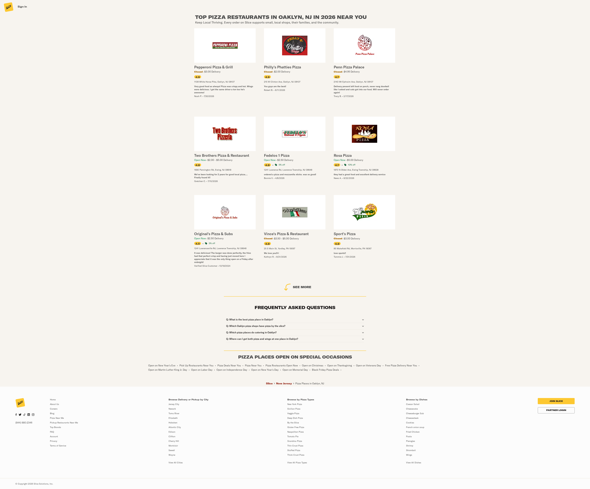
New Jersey (284, 383)
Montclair (173, 445)
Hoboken (173, 422)
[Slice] (8, 7)
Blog (52, 413)
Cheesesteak (412, 418)
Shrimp (409, 445)
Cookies (410, 422)
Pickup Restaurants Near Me (64, 422)
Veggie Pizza (293, 413)
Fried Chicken (413, 431)
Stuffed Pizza (293, 450)
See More (302, 287)
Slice (269, 383)
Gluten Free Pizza (295, 427)
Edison (172, 431)
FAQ (52, 431)
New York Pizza (294, 404)
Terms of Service (58, 445)
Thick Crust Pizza (295, 455)
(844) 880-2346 (23, 422)
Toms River (174, 413)
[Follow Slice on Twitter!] (20, 414)
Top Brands (55, 427)
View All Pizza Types (297, 462)
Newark (172, 408)
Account (54, 436)
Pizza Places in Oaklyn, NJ (309, 383)
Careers (53, 408)
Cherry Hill (174, 441)
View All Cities (176, 462)
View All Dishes (413, 462)
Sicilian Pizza (293, 408)
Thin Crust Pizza (295, 445)
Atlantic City (175, 427)
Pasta (409, 436)
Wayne (172, 455)
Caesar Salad (412, 404)
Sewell (172, 450)
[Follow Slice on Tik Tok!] (24, 414)
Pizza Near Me (57, 418)
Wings (409, 455)
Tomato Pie (292, 436)
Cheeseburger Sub (415, 413)
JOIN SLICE (556, 401)
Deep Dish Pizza (295, 418)
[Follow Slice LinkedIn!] (28, 414)
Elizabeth (173, 418)
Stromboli (411, 450)
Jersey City (174, 404)
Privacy (53, 441)
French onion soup (415, 427)
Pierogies (410, 441)
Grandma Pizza (294, 441)
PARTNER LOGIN (556, 410)
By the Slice (293, 422)
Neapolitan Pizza (295, 431)
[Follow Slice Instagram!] (33, 414)
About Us (54, 404)
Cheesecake (412, 408)
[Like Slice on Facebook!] (16, 414)
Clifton (172, 436)
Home (53, 399)
